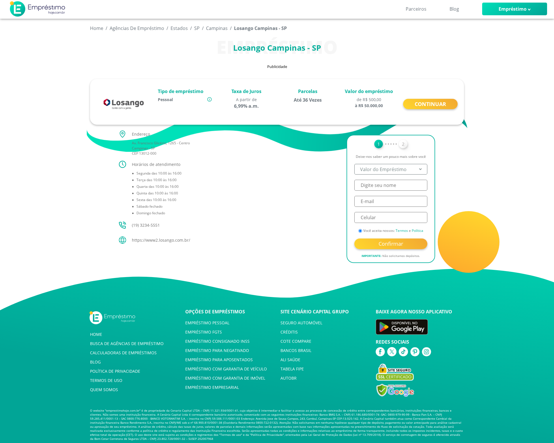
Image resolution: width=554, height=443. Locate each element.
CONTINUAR (430, 104)
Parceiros (416, 9)
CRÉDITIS (289, 332)
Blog (454, 9)
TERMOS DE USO (106, 380)
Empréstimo (513, 9)
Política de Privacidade (267, 435)
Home (96, 28)
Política (417, 230)
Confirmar (391, 243)
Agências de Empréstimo (137, 28)
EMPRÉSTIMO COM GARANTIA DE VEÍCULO (226, 369)
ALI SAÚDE (290, 359)
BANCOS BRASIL (295, 350)
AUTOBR (288, 378)
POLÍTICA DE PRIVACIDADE (115, 371)
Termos (402, 230)
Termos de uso (230, 435)
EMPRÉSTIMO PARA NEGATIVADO (217, 350)
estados (179, 28)
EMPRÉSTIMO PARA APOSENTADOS (219, 359)
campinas (217, 28)
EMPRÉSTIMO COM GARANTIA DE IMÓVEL (225, 378)
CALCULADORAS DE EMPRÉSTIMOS (123, 352)
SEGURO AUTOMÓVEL (301, 322)
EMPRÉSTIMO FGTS (203, 332)
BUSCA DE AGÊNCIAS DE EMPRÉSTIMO (127, 343)
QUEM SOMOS (104, 389)
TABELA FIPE (292, 369)
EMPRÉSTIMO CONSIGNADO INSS (217, 341)
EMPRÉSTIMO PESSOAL (207, 322)
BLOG (95, 362)
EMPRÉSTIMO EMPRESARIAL (212, 387)
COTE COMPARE (295, 341)
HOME (96, 334)
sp (197, 28)
